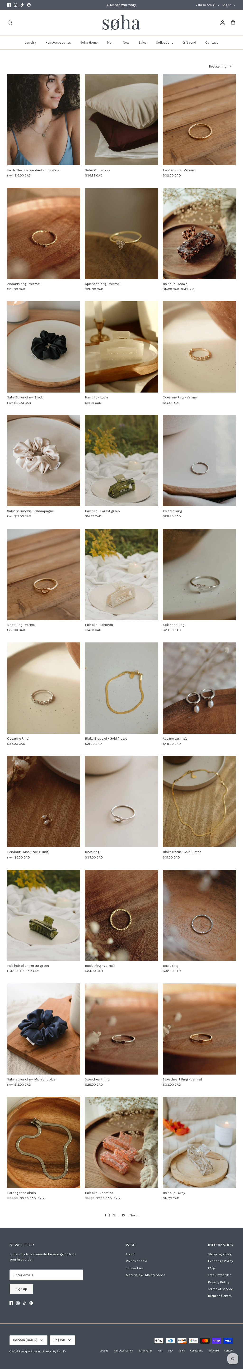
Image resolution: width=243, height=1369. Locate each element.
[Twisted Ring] (199, 460)
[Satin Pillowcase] (121, 119)
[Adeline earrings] (199, 688)
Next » (134, 1215)
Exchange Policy (220, 1261)
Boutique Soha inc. (30, 1351)
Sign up (21, 1289)
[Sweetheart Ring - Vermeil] (199, 1029)
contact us (134, 1268)
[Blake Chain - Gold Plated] (199, 801)
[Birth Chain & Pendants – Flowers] (43, 119)
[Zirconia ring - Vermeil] (43, 233)
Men (110, 43)
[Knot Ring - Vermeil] (43, 574)
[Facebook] (9, 5)
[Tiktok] (22, 5)
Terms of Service (220, 1289)
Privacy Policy (218, 1282)
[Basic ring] (199, 915)
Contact (211, 43)
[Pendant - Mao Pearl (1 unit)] (43, 801)
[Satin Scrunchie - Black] (43, 347)
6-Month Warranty (121, 5)
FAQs (212, 1268)
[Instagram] (15, 5)
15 (123, 1215)
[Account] (221, 23)
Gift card (189, 43)
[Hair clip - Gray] (199, 1142)
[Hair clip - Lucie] (121, 347)
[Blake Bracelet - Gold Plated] (121, 688)
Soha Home (89, 43)
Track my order (219, 1275)
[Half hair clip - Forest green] (43, 915)
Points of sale (136, 1261)
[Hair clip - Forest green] (121, 460)
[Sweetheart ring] (121, 1029)
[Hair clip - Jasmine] (121, 1142)
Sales (142, 43)
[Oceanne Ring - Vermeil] (199, 347)
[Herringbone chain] (43, 1142)
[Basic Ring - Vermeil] (121, 915)
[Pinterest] (29, 5)
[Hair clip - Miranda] (121, 574)
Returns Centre (220, 1296)
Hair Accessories (58, 43)
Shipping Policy (220, 1254)
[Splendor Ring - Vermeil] (121, 233)
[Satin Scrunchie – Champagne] (43, 460)
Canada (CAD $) (205, 4)
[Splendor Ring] (199, 574)
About (130, 1254)
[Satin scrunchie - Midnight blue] (43, 1029)
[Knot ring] (121, 801)
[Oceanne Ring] (43, 688)
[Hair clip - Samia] (199, 233)
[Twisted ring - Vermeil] (199, 119)
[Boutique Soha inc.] (121, 23)
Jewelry (30, 43)
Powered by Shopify (54, 1351)
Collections (164, 43)
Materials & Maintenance (145, 1275)
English (226, 4)
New (126, 43)
